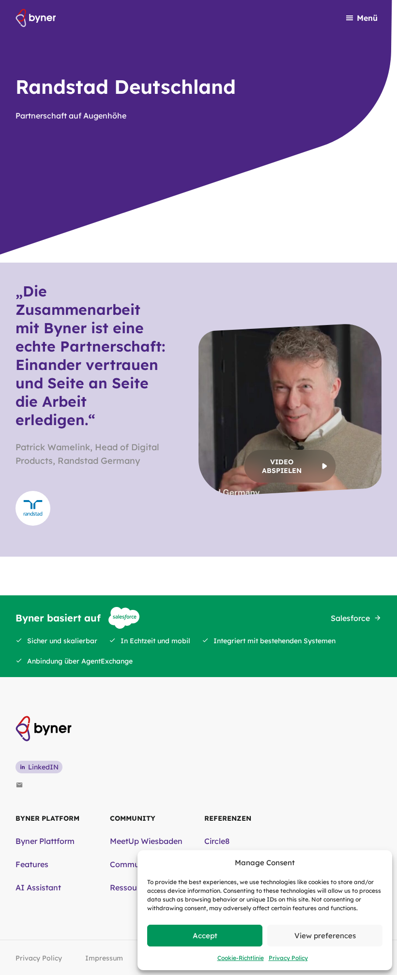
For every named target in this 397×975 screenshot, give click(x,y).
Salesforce (350, 618)
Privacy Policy (288, 957)
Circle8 (216, 841)
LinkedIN (43, 767)
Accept (205, 935)
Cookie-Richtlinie (240, 957)
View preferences (325, 935)
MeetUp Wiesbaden (146, 841)
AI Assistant (38, 887)
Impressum (104, 958)
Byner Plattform (45, 841)
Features (31, 864)
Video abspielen (282, 466)
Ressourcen (131, 887)
